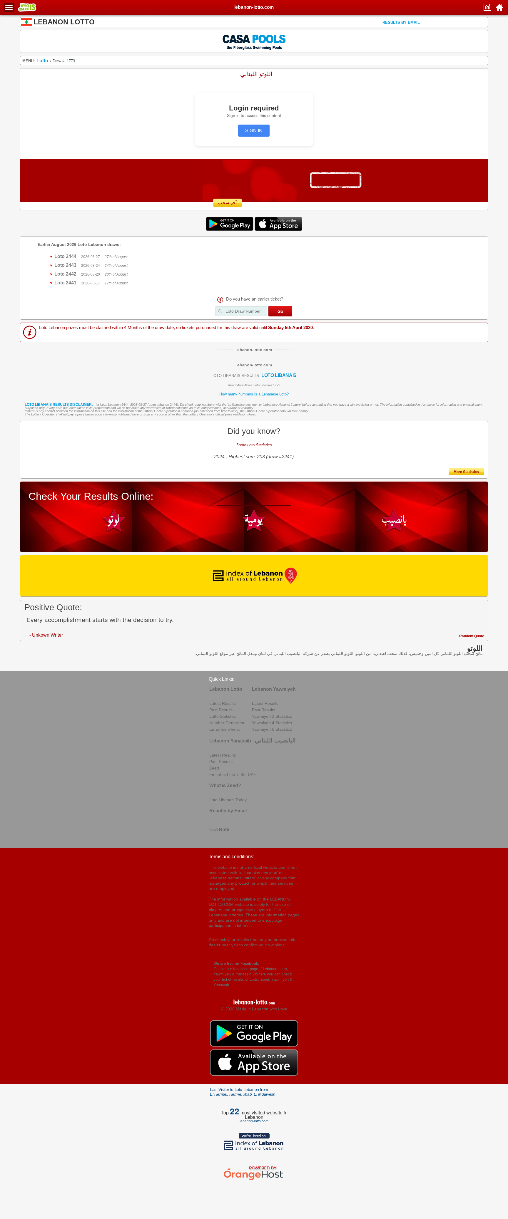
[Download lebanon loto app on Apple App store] (278, 229)
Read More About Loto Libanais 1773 (254, 385)
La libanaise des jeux (243, 404)
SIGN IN (254, 130)
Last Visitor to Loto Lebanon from (242, 1091)
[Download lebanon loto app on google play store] (230, 229)
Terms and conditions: (231, 856)
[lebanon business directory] (254, 575)
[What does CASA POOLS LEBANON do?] (254, 41)
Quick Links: (221, 679)
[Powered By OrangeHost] (254, 1180)
